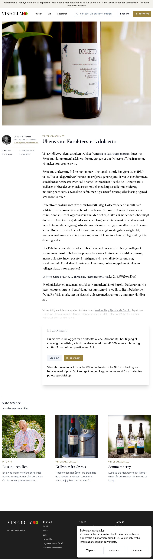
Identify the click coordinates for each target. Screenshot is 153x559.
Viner (45, 530)
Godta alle (137, 550)
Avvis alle (114, 550)
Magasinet (62, 13)
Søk (44, 535)
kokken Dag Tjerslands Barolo (113, 153)
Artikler (38, 13)
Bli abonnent (142, 13)
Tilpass (90, 550)
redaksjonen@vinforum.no (26, 143)
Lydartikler (48, 539)
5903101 (103, 276)
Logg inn (124, 13)
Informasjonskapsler (52, 548)
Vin (49, 13)
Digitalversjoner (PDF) (53, 543)
